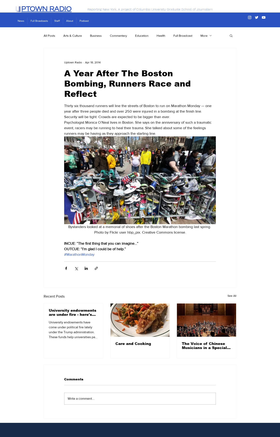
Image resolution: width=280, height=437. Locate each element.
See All (232, 295)
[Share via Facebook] (66, 268)
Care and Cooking (133, 344)
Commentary (118, 35)
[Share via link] (96, 268)
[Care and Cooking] (140, 320)
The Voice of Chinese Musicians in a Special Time (204, 346)
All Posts (49, 35)
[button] (231, 35)
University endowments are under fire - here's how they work (72, 312)
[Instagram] (249, 17)
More (203, 35)
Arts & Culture (72, 35)
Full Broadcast (182, 35)
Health (161, 35)
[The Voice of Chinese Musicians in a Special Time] (206, 320)
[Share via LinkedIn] (86, 268)
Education (141, 35)
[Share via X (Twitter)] (76, 268)
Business (96, 35)
